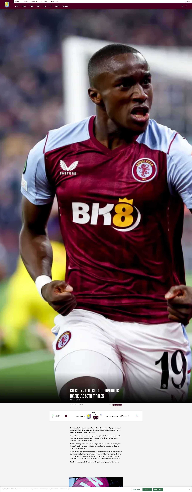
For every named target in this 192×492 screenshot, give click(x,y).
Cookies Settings (136, 489)
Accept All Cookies (158, 489)
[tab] (18, 1)
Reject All (147, 489)
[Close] (189, 489)
